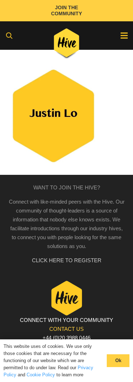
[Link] (66, 44)
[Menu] (124, 35)
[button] (9, 35)
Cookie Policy (41, 374)
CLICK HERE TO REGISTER (66, 260)
